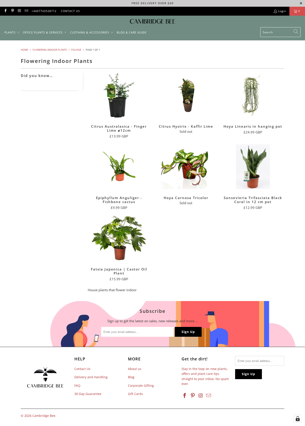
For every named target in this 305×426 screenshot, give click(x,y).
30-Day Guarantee (87, 394)
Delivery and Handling (91, 377)
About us (134, 369)
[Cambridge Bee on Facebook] (5, 11)
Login (282, 11)
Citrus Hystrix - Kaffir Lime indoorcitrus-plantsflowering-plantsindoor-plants (186, 95)
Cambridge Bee (43, 416)
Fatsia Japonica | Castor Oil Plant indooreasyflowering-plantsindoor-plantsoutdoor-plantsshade (119, 238)
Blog (131, 377)
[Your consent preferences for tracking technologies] (297, 418)
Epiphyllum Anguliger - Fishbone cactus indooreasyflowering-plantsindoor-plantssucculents (119, 166)
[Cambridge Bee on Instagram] (19, 11)
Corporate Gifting (141, 385)
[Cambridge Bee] (152, 22)
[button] (12, 32)
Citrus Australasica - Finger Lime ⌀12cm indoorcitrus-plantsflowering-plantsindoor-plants (119, 95)
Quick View (119, 105)
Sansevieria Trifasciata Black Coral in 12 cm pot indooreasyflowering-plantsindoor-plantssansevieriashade (253, 166)
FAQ (77, 385)
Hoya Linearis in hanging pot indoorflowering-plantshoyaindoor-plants (253, 95)
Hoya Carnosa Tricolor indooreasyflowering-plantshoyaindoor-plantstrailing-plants (186, 166)
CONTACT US (70, 11)
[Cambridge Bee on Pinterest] (12, 11)
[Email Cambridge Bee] (26, 11)
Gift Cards (135, 394)
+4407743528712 (43, 11)
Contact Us (82, 369)
